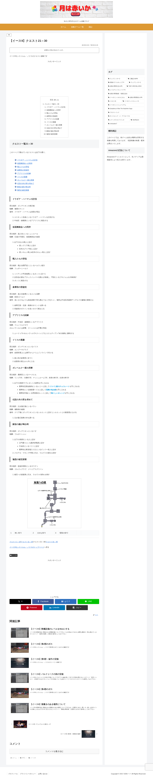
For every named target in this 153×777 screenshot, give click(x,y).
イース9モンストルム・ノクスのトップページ (27, 547)
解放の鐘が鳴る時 (52, 131)
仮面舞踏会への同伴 (53, 110)
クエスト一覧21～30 (52, 104)
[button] (77, 607)
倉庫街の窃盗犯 (51, 116)
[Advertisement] (54, 78)
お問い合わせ (42, 774)
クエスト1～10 (15, 542)
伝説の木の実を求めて (54, 128)
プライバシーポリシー (28, 774)
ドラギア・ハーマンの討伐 (55, 107)
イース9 (14, 555)
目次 (51, 100)
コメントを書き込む (54, 751)
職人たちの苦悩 (51, 113)
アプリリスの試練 (52, 119)
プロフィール (13, 774)
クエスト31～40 (52, 542)
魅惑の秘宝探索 (51, 134)
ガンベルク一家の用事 (54, 125)
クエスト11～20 (27, 542)
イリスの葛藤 (51, 122)
